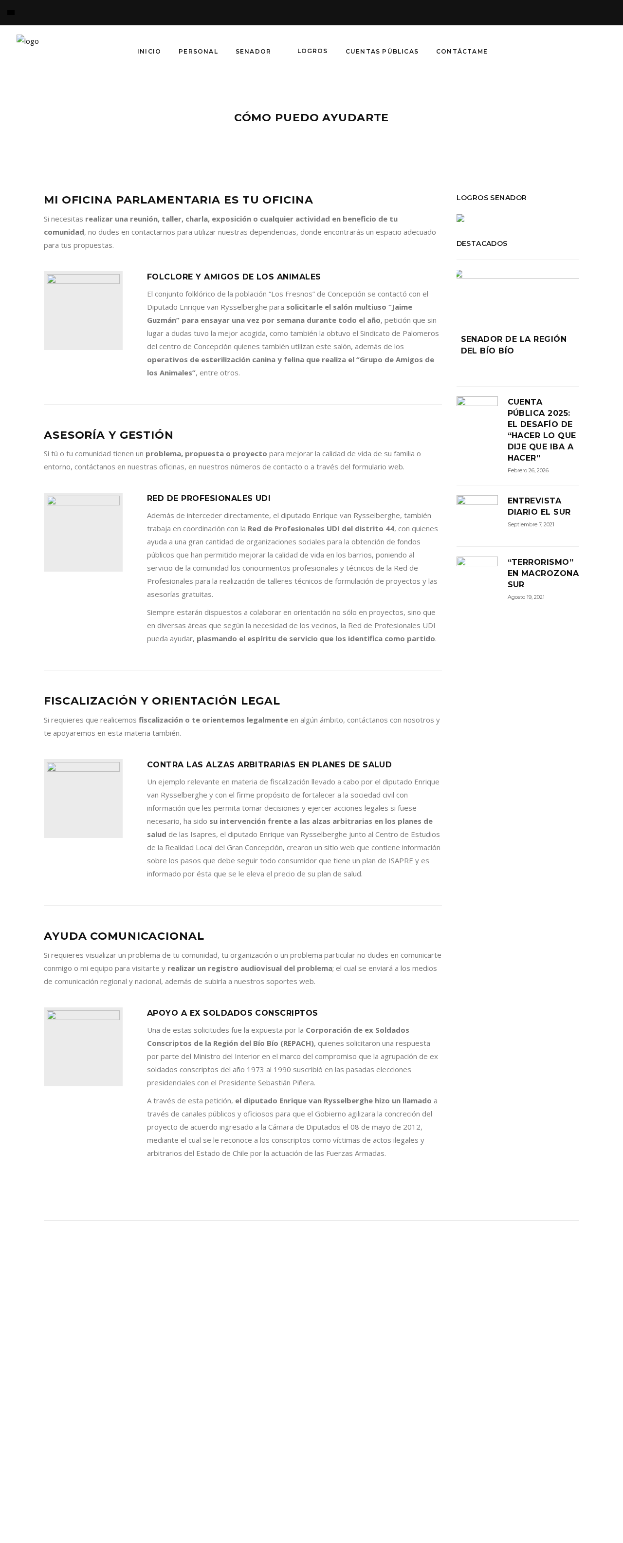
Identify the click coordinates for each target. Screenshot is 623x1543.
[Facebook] (521, 51)
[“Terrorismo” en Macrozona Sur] (477, 577)
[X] (540, 51)
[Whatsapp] (579, 51)
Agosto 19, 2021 (526, 597)
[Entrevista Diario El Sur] (477, 516)
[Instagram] (559, 51)
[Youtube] (598, 51)
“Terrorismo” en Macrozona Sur (543, 573)
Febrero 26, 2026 (528, 470)
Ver (202, 1491)
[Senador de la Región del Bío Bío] (518, 294)
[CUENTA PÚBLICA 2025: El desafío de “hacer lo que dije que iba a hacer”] (477, 417)
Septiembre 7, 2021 (531, 524)
